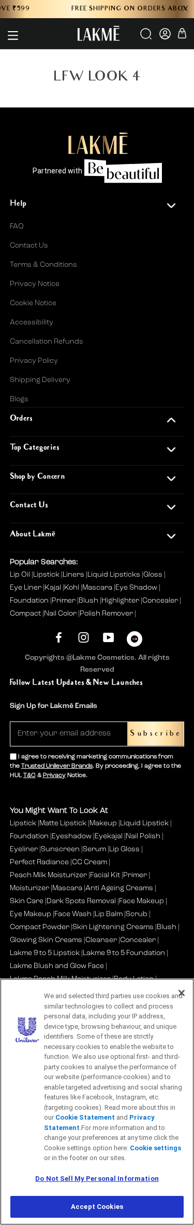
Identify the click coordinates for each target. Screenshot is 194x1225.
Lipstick (47, 574)
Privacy (54, 775)
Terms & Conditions (43, 264)
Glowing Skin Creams (46, 940)
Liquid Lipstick (144, 823)
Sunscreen (60, 849)
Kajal (53, 587)
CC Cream (89, 862)
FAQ (17, 226)
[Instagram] (83, 638)
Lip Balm (109, 914)
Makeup (103, 823)
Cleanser (101, 940)
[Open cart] (182, 35)
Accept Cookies (97, 1206)
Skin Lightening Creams (113, 927)
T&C (29, 775)
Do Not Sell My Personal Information (97, 1178)
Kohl (72, 587)
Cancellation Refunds (46, 341)
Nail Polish (143, 836)
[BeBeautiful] (134, 641)
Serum (94, 849)
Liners (74, 574)
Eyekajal (109, 836)
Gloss (153, 574)
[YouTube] (108, 638)
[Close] (181, 993)
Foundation (30, 600)
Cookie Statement (85, 1117)
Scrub (136, 914)
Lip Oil (21, 574)
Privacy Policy (34, 360)
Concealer (161, 600)
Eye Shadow (137, 587)
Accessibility (31, 322)
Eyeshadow (72, 836)
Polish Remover (107, 613)
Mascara (98, 587)
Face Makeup (141, 901)
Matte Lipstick (62, 823)
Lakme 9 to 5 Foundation (124, 953)
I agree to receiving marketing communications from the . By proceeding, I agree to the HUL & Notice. (95, 766)
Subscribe (155, 734)
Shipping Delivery (40, 380)
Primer (64, 600)
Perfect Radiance (39, 862)
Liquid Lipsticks (114, 574)
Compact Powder (39, 927)
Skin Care (26, 901)
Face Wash (73, 914)
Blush (89, 600)
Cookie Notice (33, 303)
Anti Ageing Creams (119, 888)
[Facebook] (58, 638)
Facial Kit (105, 875)
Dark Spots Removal (81, 901)
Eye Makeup (30, 914)
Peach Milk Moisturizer (48, 875)
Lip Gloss (124, 849)
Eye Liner (26, 587)
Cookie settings (155, 1148)
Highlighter (121, 600)
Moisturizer (29, 888)
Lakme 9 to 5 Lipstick (45, 953)
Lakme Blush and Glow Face (57, 966)
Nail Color (61, 613)
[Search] (147, 37)
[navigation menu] (13, 35)
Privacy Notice (34, 284)
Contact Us (29, 245)
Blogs (19, 399)
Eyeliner (24, 849)
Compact (26, 613)
